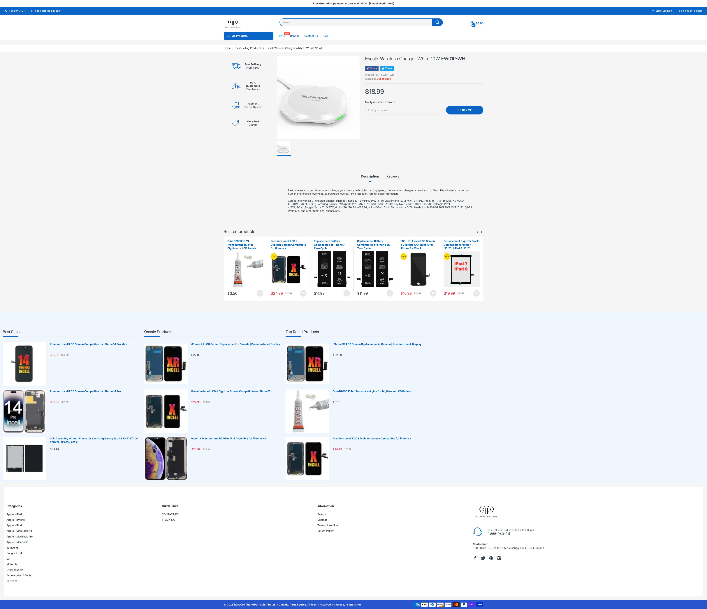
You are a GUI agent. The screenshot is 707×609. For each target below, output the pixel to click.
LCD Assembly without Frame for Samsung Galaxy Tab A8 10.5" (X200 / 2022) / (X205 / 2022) (94, 440)
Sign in (685, 10)
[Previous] (481, 232)
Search (321, 514)
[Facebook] (475, 558)
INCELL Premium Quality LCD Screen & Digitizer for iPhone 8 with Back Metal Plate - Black (460, 244)
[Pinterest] (491, 558)
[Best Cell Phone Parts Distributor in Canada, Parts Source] (233, 23)
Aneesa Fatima (353, 604)
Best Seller (12, 332)
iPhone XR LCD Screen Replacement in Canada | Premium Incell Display (235, 344)
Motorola (11, 564)
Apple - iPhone (15, 519)
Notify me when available (380, 102)
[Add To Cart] (260, 293)
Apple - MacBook (17, 542)
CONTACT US (170, 514)
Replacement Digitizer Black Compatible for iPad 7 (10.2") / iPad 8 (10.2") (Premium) (417, 244)
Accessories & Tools (18, 575)
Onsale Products (158, 332)
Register (697, 10)
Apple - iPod (14, 525)
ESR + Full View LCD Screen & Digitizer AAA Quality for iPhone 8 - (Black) (374, 244)
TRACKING (168, 519)
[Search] (437, 22)
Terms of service (327, 525)
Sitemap (322, 519)
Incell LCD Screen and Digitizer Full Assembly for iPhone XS (228, 438)
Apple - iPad (14, 514)
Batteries (11, 580)
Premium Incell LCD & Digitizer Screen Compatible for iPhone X (245, 244)
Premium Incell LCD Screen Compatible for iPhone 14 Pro (85, 391)
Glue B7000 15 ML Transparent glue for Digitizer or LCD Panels (372, 391)
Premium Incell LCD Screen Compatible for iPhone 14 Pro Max (88, 344)
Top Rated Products (302, 332)
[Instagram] (499, 558)
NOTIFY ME (465, 110)
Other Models (14, 569)
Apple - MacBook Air (19, 530)
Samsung (12, 547)
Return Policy (325, 530)
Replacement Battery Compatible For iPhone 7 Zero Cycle (286, 244)
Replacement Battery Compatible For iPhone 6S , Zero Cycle (331, 244)
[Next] (478, 232)
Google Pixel (14, 553)
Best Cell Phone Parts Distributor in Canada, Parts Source (270, 604)
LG (8, 558)
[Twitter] (483, 558)
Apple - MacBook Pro (19, 536)
